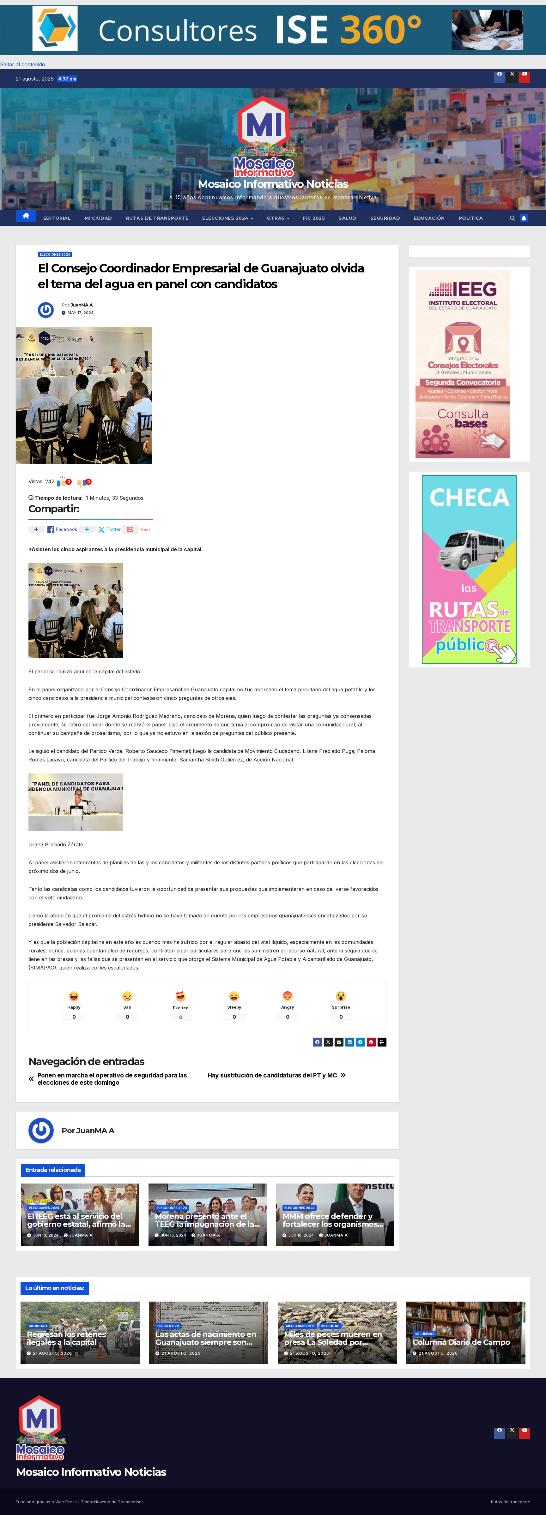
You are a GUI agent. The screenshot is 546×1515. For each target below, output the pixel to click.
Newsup (102, 1501)
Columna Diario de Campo (461, 1342)
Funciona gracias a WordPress (47, 1501)
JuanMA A (82, 305)
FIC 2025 (314, 218)
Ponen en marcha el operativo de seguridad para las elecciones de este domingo (112, 1079)
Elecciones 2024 (226, 218)
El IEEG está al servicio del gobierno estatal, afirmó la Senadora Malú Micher (76, 1224)
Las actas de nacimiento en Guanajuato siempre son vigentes (205, 1342)
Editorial (57, 218)
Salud (347, 218)
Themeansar (130, 1501)
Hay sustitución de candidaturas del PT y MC (272, 1075)
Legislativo (168, 1326)
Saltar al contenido (22, 64)
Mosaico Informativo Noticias (273, 184)
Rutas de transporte (157, 218)
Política (471, 218)
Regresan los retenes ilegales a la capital (66, 1338)
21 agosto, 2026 (52, 1353)
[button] (273, 30)
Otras (276, 218)
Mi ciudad (98, 218)
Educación (429, 218)
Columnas (424, 1334)
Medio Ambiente (300, 1326)
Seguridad (385, 218)
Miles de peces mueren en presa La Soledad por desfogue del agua (333, 1342)
